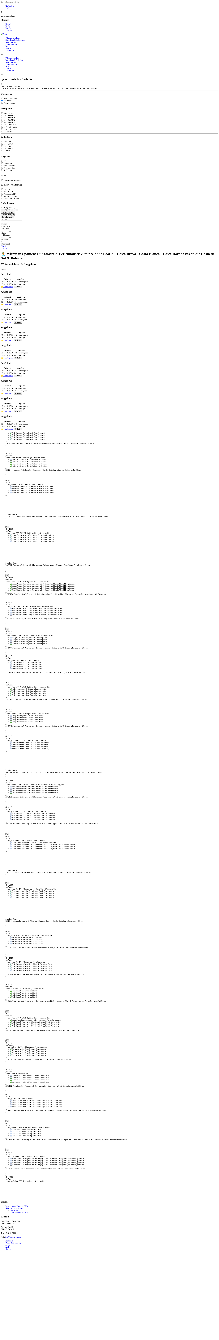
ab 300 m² (7, 151)
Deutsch (5, 20)
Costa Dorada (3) (7, 217)
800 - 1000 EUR (9, 125)
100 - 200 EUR (9, 115)
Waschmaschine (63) (11, 198)
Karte (7, 248)
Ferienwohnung (9, 103)
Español (8, 28)
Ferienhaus (7, 101)
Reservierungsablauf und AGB (16, 1206)
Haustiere (4, 239)
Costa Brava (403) (8, 212)
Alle (5, 161)
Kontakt (8, 48)
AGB (7, 1247)
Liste (2, 248)
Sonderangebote (11, 44)
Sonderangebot (8, 168)
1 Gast (4, 224)
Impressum (9, 1241)
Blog (7, 46)
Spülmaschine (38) (10, 196)
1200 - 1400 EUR (10, 129)
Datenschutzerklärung (13, 1243)
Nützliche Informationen (14, 1208)
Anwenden (5, 244)
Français (8, 30)
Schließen (18, 287)
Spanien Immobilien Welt (19, 1212)
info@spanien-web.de (13, 1237)
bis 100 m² (7, 142)
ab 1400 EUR (8, 131)
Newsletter (14, 1210)
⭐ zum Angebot (7, 287)
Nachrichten (9, 6)
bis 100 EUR (8, 113)
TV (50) (6, 189)
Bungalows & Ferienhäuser (15, 40)
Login (7, 1245)
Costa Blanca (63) (8, 215)
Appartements (10, 42)
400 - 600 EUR (9, 120)
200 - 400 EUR (9, 118)
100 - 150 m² (8, 144)
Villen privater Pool (12, 38)
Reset (4, 210)
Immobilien (9, 50)
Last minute (7, 163)
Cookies (8, 1249)
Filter (3, 246)
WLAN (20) (8, 192)
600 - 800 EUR (9, 122)
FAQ (7, 8)
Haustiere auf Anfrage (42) (13, 180)
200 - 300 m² (8, 148)
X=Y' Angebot (8, 170)
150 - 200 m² (8, 146)
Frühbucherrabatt (9, 166)
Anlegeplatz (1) (9, 208)
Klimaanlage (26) (9, 194)
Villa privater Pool (10, 98)
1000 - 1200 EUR (10, 127)
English (8, 26)
